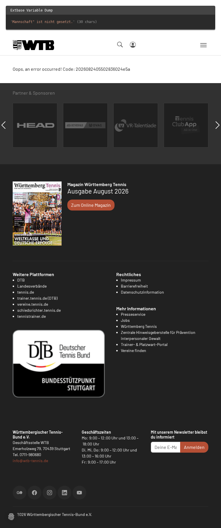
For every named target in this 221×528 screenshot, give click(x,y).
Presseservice (133, 314)
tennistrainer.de (31, 316)
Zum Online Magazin (91, 205)
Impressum (131, 280)
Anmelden (194, 447)
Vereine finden (133, 350)
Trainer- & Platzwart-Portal (144, 344)
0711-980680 (30, 454)
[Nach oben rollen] (210, 517)
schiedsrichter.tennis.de (39, 310)
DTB (21, 280)
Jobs (125, 320)
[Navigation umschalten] (203, 45)
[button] (11, 516)
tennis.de (25, 292)
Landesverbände (32, 286)
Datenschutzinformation (142, 292)
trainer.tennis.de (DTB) (37, 298)
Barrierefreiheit (134, 286)
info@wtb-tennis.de (30, 460)
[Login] (132, 44)
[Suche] (120, 44)
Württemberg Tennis (139, 326)
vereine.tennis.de (32, 304)
